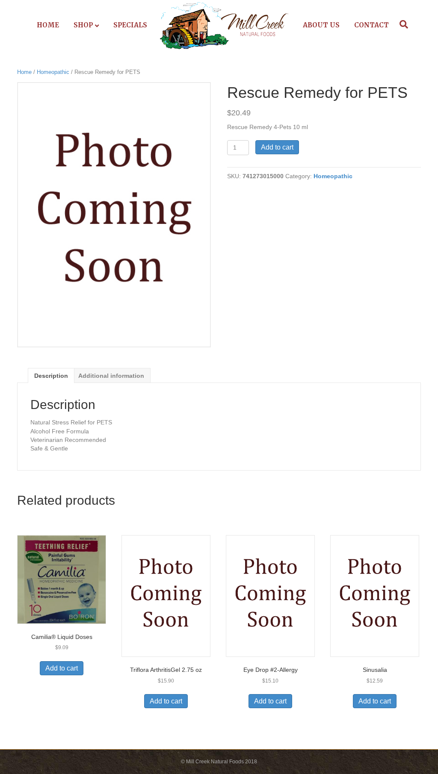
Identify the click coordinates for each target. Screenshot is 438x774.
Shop (83, 25)
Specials (130, 25)
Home (48, 25)
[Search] (401, 24)
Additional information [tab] (111, 375)
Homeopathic (53, 72)
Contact (371, 25)
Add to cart (277, 147)
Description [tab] (51, 375)
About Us (321, 25)
